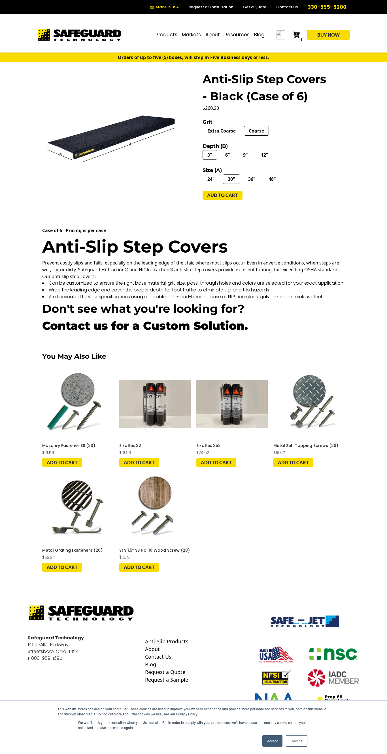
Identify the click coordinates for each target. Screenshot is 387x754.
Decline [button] (297, 740)
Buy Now (328, 34)
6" (227, 155)
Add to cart (222, 195)
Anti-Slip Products (166, 641)
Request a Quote (165, 672)
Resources (237, 34)
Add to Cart (62, 462)
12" (264, 155)
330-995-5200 (327, 6)
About (212, 34)
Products (166, 34)
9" (245, 155)
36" (252, 179)
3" (209, 155)
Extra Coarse (221, 131)
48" (272, 179)
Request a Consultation (211, 7)
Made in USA (167, 7)
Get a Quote (254, 7)
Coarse (256, 131)
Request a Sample (166, 679)
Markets (191, 34)
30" (231, 179)
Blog (259, 34)
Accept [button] (272, 740)
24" (211, 179)
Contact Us (287, 7)
